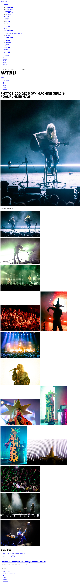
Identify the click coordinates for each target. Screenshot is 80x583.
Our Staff (8, 26)
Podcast (7, 53)
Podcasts (8, 25)
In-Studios (8, 14)
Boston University (7, 571)
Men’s (7, 18)
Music (6, 4)
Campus (8, 32)
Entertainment (9, 37)
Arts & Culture (9, 30)
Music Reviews (9, 5)
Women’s (8, 19)
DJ (3, 57)
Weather (8, 46)
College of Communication (9, 573)
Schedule (5, 59)
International (9, 39)
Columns (8, 21)
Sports (6, 16)
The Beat (7, 51)
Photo (7, 23)
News (6, 28)
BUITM (6, 49)
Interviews (8, 11)
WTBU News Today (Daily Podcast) (14, 33)
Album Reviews (9, 7)
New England (9, 42)
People (4, 60)
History (4, 62)
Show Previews (9, 9)
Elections (8, 35)
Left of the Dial (9, 12)
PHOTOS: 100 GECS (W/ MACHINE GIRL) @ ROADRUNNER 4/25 (24, 562)
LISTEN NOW (6, 55)
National (8, 40)
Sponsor (5, 64)
